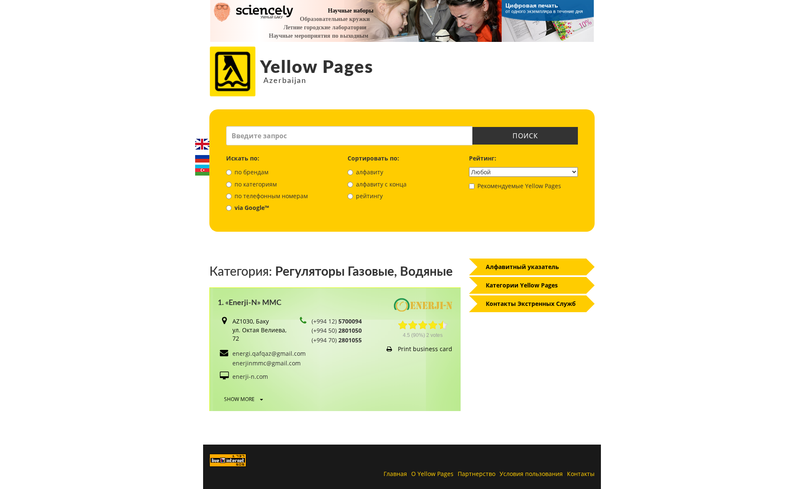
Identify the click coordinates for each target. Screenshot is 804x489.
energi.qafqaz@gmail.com (269, 353)
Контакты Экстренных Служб (531, 304)
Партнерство (476, 474)
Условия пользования (531, 474)
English (202, 144)
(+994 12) (337, 321)
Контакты (581, 474)
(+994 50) (337, 330)
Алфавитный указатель (522, 267)
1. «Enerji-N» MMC (249, 303)
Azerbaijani (202, 170)
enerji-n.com (250, 376)
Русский (202, 157)
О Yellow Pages (432, 474)
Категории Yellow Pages (522, 285)
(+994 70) (337, 340)
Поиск (525, 135)
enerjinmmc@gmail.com (266, 363)
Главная (395, 474)
